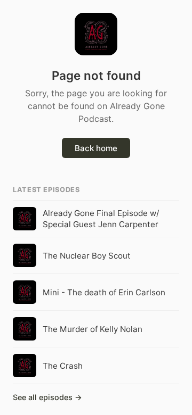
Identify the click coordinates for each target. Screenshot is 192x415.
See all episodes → (47, 397)
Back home (96, 148)
